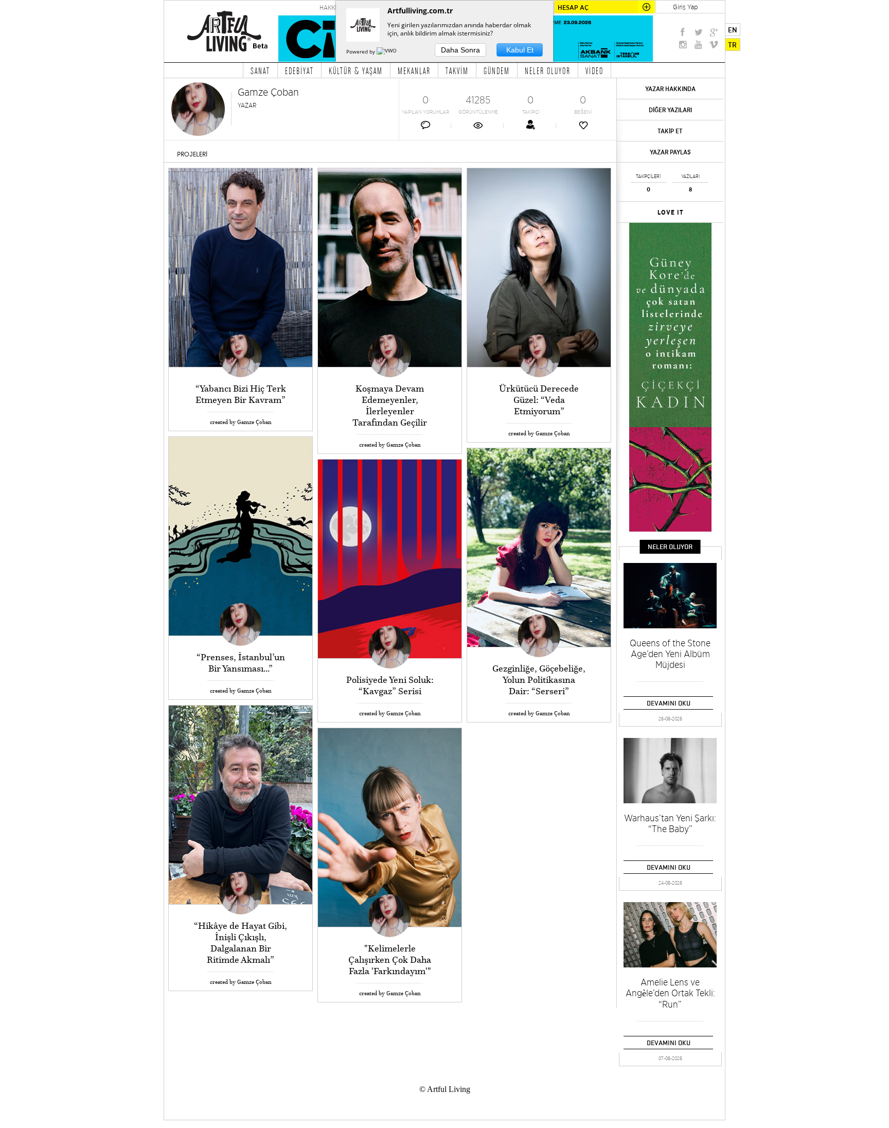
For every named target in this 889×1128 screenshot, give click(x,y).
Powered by (361, 51)
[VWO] (387, 51)
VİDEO (594, 70)
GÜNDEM (497, 70)
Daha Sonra (460, 50)
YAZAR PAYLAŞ (670, 152)
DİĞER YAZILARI (670, 110)
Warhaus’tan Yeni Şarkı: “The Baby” (670, 823)
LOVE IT (670, 212)
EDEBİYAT (299, 70)
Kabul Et (520, 50)
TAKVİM (457, 70)
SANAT (260, 70)
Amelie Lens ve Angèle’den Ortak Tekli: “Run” (670, 993)
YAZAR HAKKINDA (670, 89)
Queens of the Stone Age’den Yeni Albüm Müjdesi (670, 654)
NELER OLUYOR (548, 70)
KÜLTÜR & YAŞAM (356, 70)
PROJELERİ (192, 154)
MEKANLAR (414, 70)
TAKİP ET (670, 131)
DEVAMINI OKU (668, 703)
